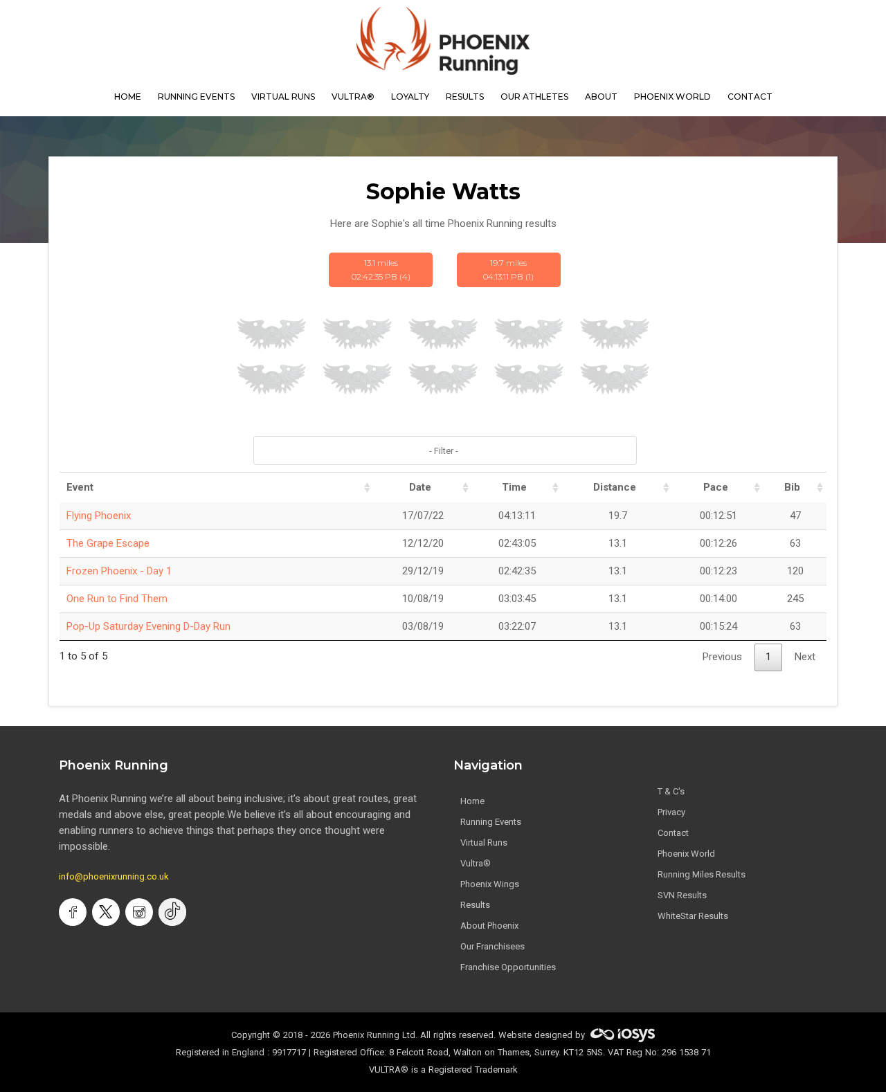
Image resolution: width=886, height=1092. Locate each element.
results (465, 96)
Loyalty (410, 96)
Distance (614, 487)
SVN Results (682, 895)
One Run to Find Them (117, 598)
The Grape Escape (108, 543)
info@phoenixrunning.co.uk (114, 876)
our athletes (534, 96)
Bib (792, 487)
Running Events (196, 96)
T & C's (671, 791)
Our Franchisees (492, 946)
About (601, 96)
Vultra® (353, 96)
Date (420, 487)
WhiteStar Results (693, 916)
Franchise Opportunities (508, 967)
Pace (715, 487)
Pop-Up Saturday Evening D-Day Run (148, 626)
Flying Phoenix (98, 515)
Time (514, 487)
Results (475, 905)
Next (805, 656)
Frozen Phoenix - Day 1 (119, 571)
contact (749, 96)
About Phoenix (489, 925)
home (127, 96)
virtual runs (283, 96)
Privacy (671, 812)
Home (472, 801)
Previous (722, 656)
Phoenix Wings (489, 884)
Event (79, 487)
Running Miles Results (701, 874)
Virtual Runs (483, 842)
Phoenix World (672, 96)
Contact (673, 833)
